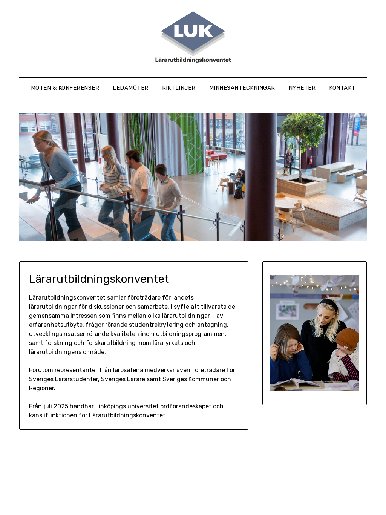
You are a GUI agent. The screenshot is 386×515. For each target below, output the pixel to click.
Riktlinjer (179, 87)
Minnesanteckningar (242, 87)
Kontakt (342, 87)
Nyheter (302, 87)
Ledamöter (131, 87)
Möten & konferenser (65, 87)
